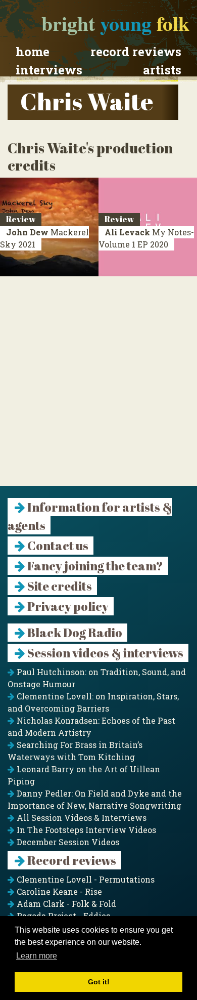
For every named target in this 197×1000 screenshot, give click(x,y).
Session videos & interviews (104, 653)
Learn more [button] (36, 955)
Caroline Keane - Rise (58, 891)
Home (33, 52)
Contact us (56, 545)
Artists (162, 70)
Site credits (58, 586)
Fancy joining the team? (94, 566)
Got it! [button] (99, 982)
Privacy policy (67, 606)
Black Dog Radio (73, 632)
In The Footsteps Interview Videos (85, 829)
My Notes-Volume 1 (146, 238)
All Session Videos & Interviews (80, 817)
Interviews (49, 70)
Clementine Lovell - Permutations (85, 879)
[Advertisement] (98, 387)
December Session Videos (67, 842)
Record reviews (135, 52)
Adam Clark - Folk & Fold (65, 903)
